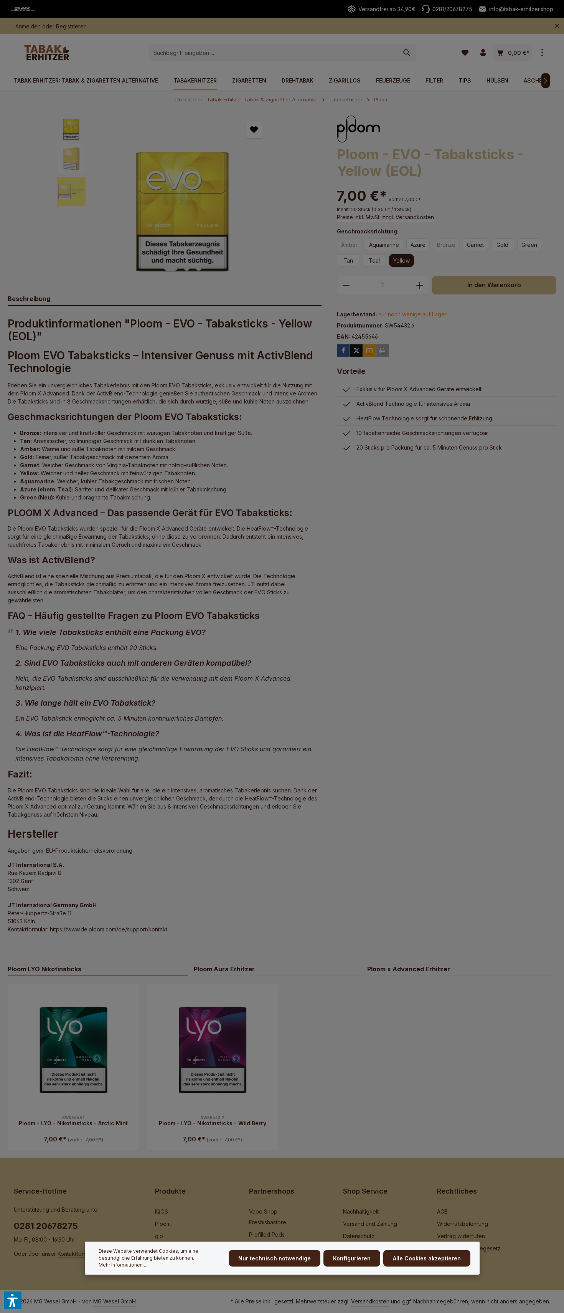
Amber (351, 246)
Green (529, 244)
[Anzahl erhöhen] (420, 285)
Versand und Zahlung (370, 1223)
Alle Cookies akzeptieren (427, 1258)
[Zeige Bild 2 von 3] (187, 268)
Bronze (448, 246)
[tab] (165, 299)
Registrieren (71, 26)
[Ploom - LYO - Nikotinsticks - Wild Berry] (212, 1050)
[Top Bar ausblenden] (556, 26)
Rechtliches (457, 1191)
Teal (374, 260)
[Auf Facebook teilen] (343, 350)
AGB (442, 1211)
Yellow (401, 260)
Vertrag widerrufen (461, 1236)
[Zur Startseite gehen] (47, 52)
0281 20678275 (46, 1226)
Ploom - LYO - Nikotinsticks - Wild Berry (212, 1123)
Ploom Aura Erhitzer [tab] (224, 969)
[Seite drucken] (382, 350)
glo (159, 1236)
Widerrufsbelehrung (462, 1223)
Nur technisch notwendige (274, 1258)
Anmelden (28, 26)
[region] (164, 194)
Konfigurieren (352, 1258)
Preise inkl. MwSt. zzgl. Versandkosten (385, 217)
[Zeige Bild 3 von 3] (198, 268)
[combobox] (273, 52)
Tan (348, 260)
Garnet (475, 244)
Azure (418, 244)
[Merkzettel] (465, 53)
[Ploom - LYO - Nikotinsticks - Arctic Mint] (73, 1050)
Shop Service (365, 1191)
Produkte (170, 1191)
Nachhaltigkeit (361, 1211)
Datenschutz (358, 1236)
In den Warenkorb (494, 285)
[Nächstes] (545, 80)
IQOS (161, 1211)
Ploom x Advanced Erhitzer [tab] (408, 969)
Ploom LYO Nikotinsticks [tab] (44, 969)
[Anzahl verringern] (346, 285)
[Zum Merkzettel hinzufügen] (254, 129)
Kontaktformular (77, 1253)
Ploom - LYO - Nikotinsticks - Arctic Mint (73, 1123)
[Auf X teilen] (356, 350)
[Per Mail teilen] (369, 350)
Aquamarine (384, 244)
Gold (502, 244)
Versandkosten (370, 1301)
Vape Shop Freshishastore (267, 1216)
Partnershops (271, 1191)
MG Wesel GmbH (114, 1301)
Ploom (163, 1223)
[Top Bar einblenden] (542, 53)
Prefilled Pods (267, 1234)
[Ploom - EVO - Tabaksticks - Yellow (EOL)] (182, 194)
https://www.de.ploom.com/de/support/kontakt (108, 929)
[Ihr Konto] (483, 53)
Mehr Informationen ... (123, 1265)
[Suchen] (407, 52)
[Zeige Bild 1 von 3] (171, 268)
